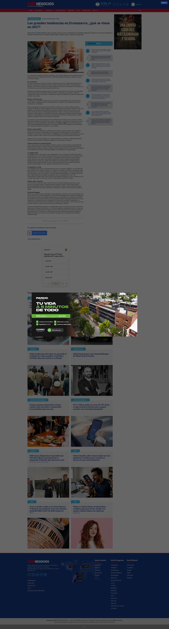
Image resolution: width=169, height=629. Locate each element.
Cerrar (163, 3)
